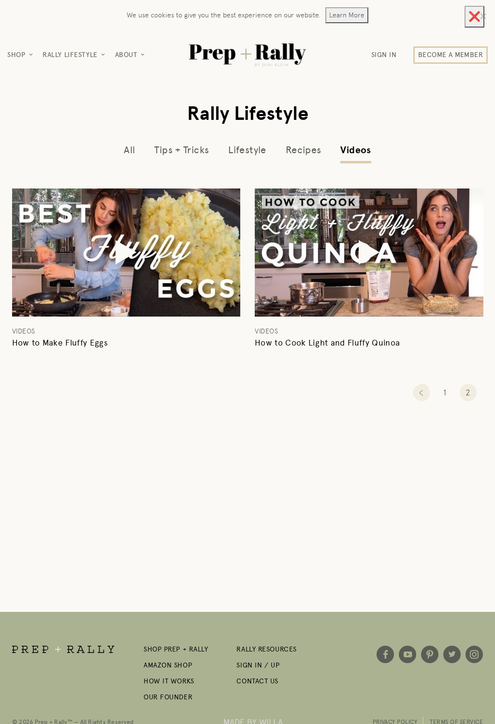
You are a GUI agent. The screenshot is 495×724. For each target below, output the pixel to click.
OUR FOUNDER (168, 697)
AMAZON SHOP (168, 665)
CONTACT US (257, 681)
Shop (16, 55)
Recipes (303, 150)
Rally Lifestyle (70, 55)
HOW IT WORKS (169, 681)
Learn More (346, 15)
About (126, 55)
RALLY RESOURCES (266, 649)
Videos (355, 150)
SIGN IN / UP (257, 665)
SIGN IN (384, 55)
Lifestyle (247, 150)
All (129, 150)
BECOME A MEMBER (450, 55)
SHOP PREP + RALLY (176, 649)
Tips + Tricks (181, 150)
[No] (483, 16)
